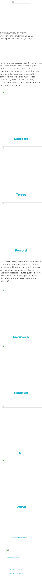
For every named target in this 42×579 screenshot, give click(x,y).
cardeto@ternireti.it (18, 538)
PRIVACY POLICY (16, 570)
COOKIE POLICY (16, 574)
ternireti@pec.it (13, 558)
